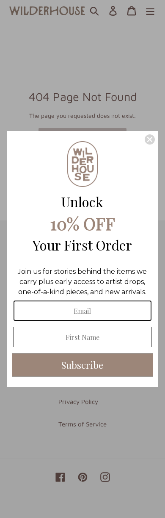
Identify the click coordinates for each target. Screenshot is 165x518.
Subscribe (82, 365)
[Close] (150, 139)
